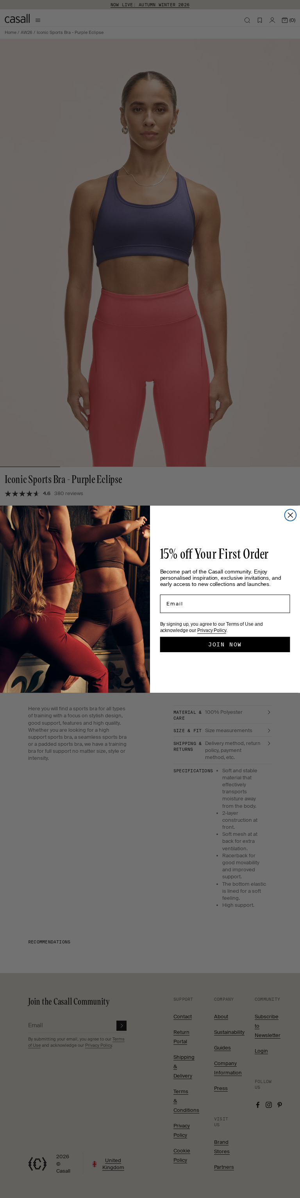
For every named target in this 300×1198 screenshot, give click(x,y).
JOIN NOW (225, 644)
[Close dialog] (290, 515)
